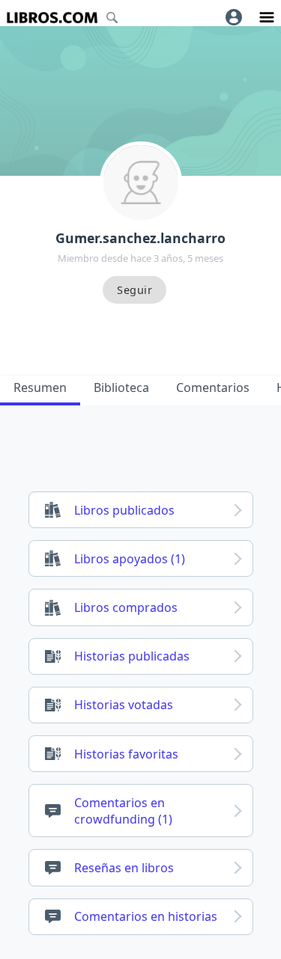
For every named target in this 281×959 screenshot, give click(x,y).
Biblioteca (121, 387)
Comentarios (213, 387)
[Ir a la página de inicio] (52, 17)
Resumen (40, 387)
